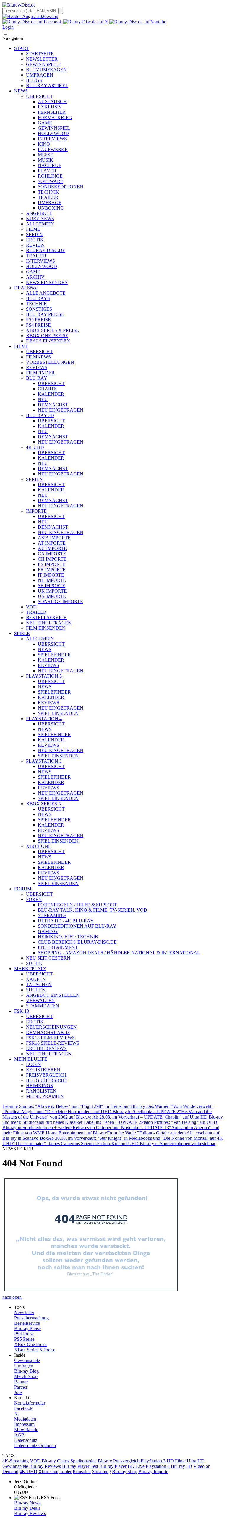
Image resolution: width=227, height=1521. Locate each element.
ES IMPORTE (51, 564)
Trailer (65, 1471)
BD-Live (136, 1466)
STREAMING (52, 915)
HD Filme (176, 1460)
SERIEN (34, 234)
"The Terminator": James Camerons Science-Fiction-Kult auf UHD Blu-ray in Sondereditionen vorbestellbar (114, 1143)
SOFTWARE (50, 181)
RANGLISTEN (41, 1090)
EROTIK (35, 239)
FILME (33, 229)
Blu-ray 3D (181, 1466)
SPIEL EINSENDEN (58, 713)
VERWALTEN (40, 1000)
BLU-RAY (36, 378)
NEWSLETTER (42, 58)
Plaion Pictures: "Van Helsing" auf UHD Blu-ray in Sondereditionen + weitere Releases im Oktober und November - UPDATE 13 (109, 1125)
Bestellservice (27, 1323)
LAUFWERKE (53, 149)
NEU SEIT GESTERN (48, 957)
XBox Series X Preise (34, 1349)
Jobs (18, 1392)
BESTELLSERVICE (46, 617)
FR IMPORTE (52, 569)
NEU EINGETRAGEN (60, 410)
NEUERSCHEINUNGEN (51, 1027)
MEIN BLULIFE (30, 1058)
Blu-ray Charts (55, 1460)
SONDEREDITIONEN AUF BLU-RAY (77, 925)
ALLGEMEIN (40, 223)
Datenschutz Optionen (35, 1445)
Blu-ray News (27, 1502)
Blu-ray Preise (27, 1328)
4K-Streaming (15, 1460)
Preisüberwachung (31, 1317)
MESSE (45, 154)
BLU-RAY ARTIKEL (47, 85)
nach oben (12, 1297)
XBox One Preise (30, 1344)
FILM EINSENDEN (46, 628)
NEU (43, 399)
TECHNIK (48, 191)
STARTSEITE (40, 53)
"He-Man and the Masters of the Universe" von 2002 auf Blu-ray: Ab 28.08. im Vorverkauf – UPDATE (107, 1114)
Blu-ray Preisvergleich (119, 1460)
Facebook (23, 1408)
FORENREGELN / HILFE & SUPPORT (77, 904)
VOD (31, 606)
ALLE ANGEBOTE (46, 293)
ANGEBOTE (39, 213)
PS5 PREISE (38, 319)
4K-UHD (35, 447)
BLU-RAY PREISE (45, 314)
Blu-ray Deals (27, 1508)
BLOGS (34, 80)
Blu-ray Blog (26, 1371)
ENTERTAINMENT (58, 947)
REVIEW (35, 245)
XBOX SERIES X (44, 803)
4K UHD (28, 1471)
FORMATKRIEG (55, 117)
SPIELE (22, 633)
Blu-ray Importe (153, 1471)
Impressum (24, 1424)
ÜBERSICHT (39, 96)
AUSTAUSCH (52, 101)
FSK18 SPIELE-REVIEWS (52, 1043)
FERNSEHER (52, 112)
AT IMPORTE (52, 543)
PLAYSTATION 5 (44, 675)
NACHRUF (49, 165)
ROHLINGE (50, 175)
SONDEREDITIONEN (60, 186)
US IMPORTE (52, 596)
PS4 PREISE (38, 324)
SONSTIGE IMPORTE (60, 601)
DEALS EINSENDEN (48, 340)
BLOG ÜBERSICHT (46, 1080)
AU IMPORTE (52, 548)
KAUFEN (36, 979)
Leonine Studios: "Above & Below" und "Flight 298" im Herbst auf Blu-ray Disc (78, 1106)
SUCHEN (36, 989)
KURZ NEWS (40, 218)
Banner (21, 1381)
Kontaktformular (29, 1402)
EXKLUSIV (50, 106)
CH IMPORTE (52, 558)
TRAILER (48, 197)
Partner (20, 1386)
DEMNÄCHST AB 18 (48, 1032)
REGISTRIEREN (43, 1069)
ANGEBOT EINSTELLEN (53, 995)
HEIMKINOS (39, 1085)
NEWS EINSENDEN (47, 282)
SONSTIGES (39, 308)
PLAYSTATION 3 (44, 761)
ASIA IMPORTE (54, 537)
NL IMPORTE (52, 580)
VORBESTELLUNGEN (50, 362)
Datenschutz (25, 1440)
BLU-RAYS (38, 298)
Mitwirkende (26, 1429)
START (21, 48)
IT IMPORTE (51, 574)
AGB (19, 1434)
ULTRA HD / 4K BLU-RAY (66, 920)
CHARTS (47, 388)
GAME (45, 122)
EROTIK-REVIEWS (46, 1048)
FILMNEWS (38, 356)
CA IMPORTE (52, 553)
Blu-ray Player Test (80, 1466)
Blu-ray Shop (124, 1471)
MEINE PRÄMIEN (45, 1096)
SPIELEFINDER (54, 654)
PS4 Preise (24, 1333)
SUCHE (34, 963)
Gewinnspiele (27, 1360)
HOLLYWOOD (53, 133)
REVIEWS (36, 367)
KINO (44, 144)
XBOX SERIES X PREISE (52, 330)
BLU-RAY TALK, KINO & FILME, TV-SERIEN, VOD (92, 910)
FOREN (34, 899)
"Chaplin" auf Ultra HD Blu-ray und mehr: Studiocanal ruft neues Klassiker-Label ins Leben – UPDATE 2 (112, 1119)
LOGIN (33, 1064)
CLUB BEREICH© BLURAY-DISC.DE (77, 941)
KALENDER (51, 394)
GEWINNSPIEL (54, 128)
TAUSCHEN (39, 984)
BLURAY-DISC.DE (45, 250)
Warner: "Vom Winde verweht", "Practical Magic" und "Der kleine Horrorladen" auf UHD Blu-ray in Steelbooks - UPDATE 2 (108, 1109)
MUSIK (45, 160)
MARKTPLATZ (30, 968)
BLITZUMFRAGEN (46, 69)
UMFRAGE (49, 202)
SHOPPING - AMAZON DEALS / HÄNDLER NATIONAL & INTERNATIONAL (119, 952)
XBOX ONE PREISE (47, 335)
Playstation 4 (158, 1466)
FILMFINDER (40, 372)
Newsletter (24, 1312)
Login (8, 27)
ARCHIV (35, 277)
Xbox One (48, 1471)
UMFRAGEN (39, 74)
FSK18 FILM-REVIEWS (50, 1037)
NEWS (21, 90)
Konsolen (82, 1471)
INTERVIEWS (52, 138)
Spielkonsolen (83, 1460)
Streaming (101, 1471)
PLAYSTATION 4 (44, 718)
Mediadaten (25, 1418)
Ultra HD (196, 1460)
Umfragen (23, 1365)
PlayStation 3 (153, 1460)
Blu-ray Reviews (45, 1466)
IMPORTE (36, 511)
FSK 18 (21, 1011)
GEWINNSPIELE (43, 64)
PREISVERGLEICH (46, 1074)
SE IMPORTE (51, 585)
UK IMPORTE (52, 590)
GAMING (48, 931)
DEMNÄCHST (53, 404)
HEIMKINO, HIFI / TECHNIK (68, 936)
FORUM (22, 888)
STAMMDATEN (42, 1005)
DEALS (26, 287)
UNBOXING (51, 207)
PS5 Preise (24, 1339)
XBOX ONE (38, 846)
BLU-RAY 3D (40, 415)
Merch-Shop (26, 1376)
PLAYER (47, 170)
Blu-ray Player (113, 1466)
